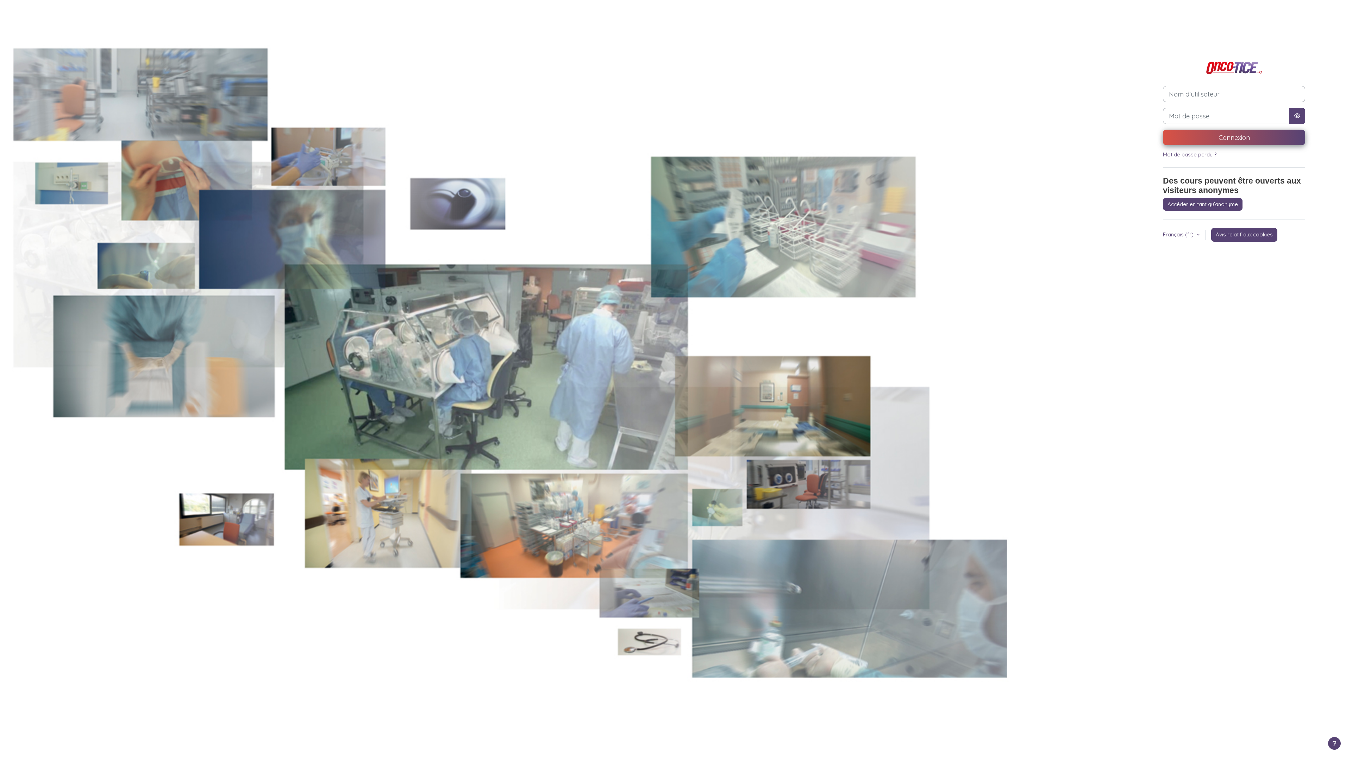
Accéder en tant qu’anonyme (1203, 204)
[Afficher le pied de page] (1334, 743)
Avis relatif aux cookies (1244, 234)
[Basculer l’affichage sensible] (1297, 116)
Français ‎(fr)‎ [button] (1179, 234)
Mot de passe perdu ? (1189, 154)
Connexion (1234, 137)
